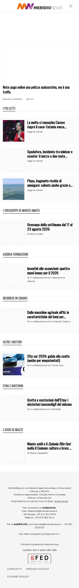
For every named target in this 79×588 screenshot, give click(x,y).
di (28, 234)
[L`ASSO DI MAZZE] (13, 425)
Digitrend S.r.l (52, 533)
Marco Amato (36, 234)
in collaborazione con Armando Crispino (50, 321)
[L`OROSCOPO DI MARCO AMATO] (21, 206)
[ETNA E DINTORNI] (13, 381)
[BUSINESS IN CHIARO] (15, 294)
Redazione (7, 99)
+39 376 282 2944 (44, 517)
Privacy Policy (37, 568)
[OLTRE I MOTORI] (12, 337)
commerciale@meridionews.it (45, 524)
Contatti (14, 568)
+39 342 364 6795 (46, 514)
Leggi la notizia (35, 131)
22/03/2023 (17, 99)
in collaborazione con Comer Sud (46, 365)
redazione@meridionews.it (42, 510)
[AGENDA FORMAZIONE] (15, 250)
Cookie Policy (18, 576)
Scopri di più (61, 501)
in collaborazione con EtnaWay (45, 409)
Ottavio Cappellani (39, 453)
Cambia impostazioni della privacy (39, 544)
